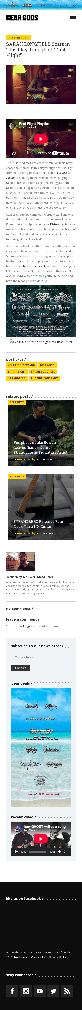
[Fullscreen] (66, 852)
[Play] (16, 852)
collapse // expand (21, 365)
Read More (20, 957)
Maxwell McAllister (38, 577)
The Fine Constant (33, 266)
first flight (17, 371)
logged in (29, 626)
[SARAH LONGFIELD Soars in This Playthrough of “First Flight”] (20, 561)
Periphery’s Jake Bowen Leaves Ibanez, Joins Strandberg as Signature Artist (40, 447)
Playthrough (19, 37)
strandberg (17, 378)
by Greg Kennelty (24, 459)
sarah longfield (43, 371)
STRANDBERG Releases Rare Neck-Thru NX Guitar (38, 524)
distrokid (47, 365)
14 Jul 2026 (45, 459)
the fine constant (44, 378)
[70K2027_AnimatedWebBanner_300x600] (41, 806)
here (22, 261)
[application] (41, 839)
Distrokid (56, 224)
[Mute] (59, 852)
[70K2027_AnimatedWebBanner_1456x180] (41, 9)
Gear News (16, 402)
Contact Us (38, 957)
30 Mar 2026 (46, 533)
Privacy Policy (58, 957)
